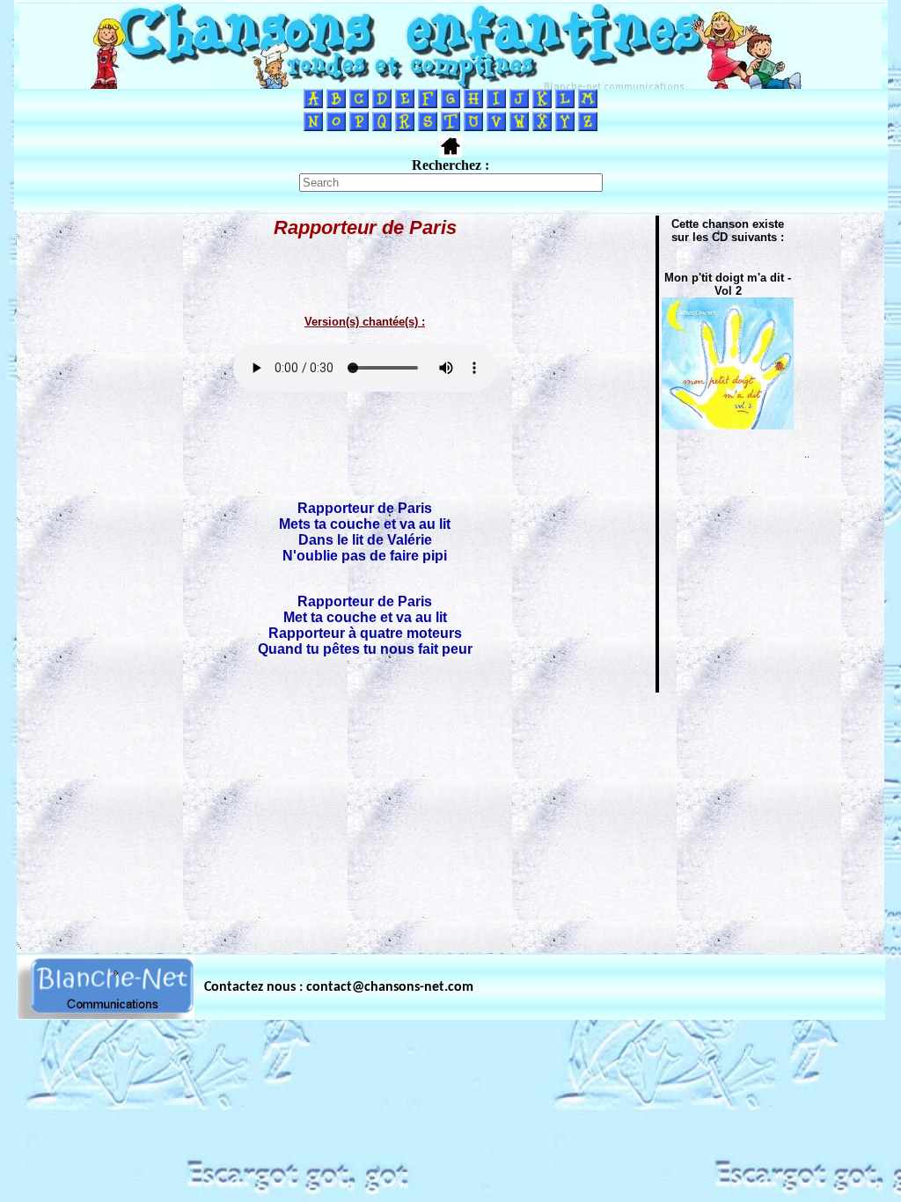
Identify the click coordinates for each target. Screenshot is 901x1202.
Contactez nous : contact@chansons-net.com (338, 987)
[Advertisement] (450, 817)
